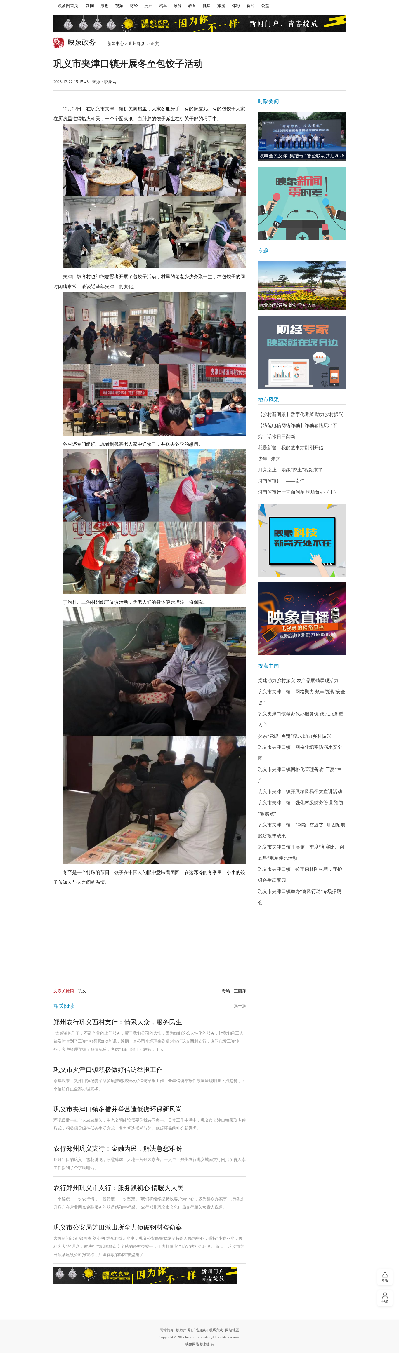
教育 (192, 6)
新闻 (90, 6)
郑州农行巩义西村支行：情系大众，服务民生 (117, 1022)
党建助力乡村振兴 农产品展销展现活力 (298, 680)
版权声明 (183, 1330)
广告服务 (199, 1330)
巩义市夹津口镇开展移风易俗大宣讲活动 (300, 791)
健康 (207, 6)
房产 (148, 6)
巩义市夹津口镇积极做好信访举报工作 (108, 1069)
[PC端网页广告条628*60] (145, 1275)
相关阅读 (63, 1006)
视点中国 (268, 666)
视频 (119, 6)
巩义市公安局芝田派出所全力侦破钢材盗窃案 (117, 1227)
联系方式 (216, 1330)
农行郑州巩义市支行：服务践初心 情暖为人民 (118, 1188)
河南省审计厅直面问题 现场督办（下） (298, 492)
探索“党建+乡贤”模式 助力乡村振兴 (294, 736)
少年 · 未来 (269, 458)
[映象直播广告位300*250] (302, 618)
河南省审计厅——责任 (281, 480)
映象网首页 (68, 6)
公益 (265, 6)
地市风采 (268, 400)
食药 (251, 6)
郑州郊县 (137, 43)
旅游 (221, 6)
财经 (134, 6)
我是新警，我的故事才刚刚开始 (290, 447)
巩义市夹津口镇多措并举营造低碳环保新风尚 (117, 1109)
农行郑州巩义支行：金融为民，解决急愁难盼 (117, 1148)
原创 (104, 6)
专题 (263, 250)
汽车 (163, 6)
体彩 (236, 6)
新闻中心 (115, 43)
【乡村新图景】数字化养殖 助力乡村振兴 (300, 414)
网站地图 (232, 1330)
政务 (178, 6)
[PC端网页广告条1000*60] (199, 23)
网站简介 (167, 1330)
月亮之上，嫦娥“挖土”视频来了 (290, 469)
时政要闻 (268, 101)
